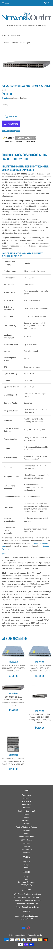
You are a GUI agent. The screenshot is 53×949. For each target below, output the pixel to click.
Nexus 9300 (15, 36)
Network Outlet (20, 935)
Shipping (5, 98)
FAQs (26, 864)
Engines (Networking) (26, 811)
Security (26, 830)
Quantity (5, 105)
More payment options (11, 131)
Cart (49, 3)
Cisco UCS (26, 801)
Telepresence (26, 849)
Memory (26, 808)
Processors (26, 821)
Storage (26, 843)
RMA (26, 879)
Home (4, 36)
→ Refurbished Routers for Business (26, 900)
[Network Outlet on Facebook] (23, 927)
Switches (26, 846)
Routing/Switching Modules (26, 827)
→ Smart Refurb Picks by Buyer (26, 907)
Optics (26, 814)
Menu (7, 3)
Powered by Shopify (35, 935)
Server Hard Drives (26, 837)
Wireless (26, 853)
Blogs (26, 876)
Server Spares (26, 840)
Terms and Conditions (26, 882)
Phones (26, 817)
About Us (26, 862)
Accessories (26, 795)
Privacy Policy (26, 885)
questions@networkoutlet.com (26, 916)
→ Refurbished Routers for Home (26, 904)
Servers (27, 833)
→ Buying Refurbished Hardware (26, 897)
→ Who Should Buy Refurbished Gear (26, 894)
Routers (26, 824)
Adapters (26, 798)
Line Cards (26, 805)
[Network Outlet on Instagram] (28, 927)
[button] (19, 140)
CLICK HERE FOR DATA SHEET (12, 256)
